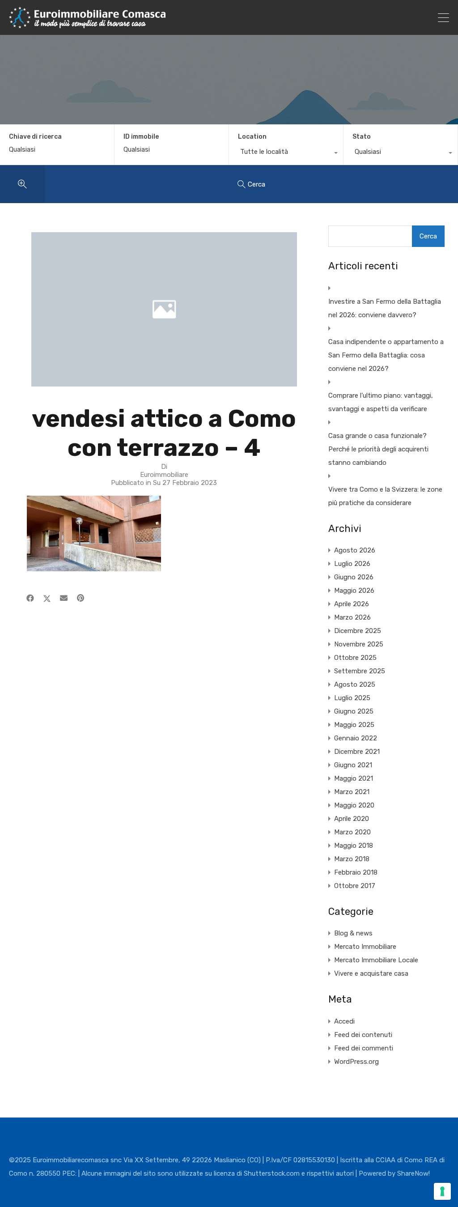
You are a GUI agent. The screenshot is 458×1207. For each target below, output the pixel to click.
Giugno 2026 (353, 577)
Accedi (344, 1021)
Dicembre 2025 (357, 631)
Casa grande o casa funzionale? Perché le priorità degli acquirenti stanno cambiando (378, 449)
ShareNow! (413, 1173)
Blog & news (353, 933)
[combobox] (286, 154)
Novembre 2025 (358, 644)
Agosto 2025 (354, 684)
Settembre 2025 (359, 671)
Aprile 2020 (351, 819)
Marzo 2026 (352, 617)
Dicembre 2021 (357, 752)
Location (252, 136)
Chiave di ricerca (35, 136)
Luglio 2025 (352, 698)
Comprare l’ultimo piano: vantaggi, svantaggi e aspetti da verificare (380, 402)
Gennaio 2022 (355, 738)
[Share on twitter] (47, 598)
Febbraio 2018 (355, 872)
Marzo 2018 (351, 859)
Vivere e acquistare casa (371, 973)
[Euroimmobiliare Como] (87, 24)
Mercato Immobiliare (365, 947)
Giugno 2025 (353, 711)
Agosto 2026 (354, 550)
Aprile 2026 (351, 604)
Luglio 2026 (352, 564)
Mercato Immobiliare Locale (376, 960)
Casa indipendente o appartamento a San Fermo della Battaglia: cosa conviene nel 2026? (386, 355)
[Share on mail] (64, 598)
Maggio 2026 (354, 590)
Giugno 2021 (353, 765)
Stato (361, 136)
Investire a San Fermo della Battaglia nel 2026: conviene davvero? (384, 308)
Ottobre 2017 (354, 886)
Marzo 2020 (352, 832)
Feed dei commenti (363, 1048)
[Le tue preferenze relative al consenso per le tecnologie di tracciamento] (442, 1191)
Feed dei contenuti (363, 1035)
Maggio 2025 (354, 725)
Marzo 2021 (351, 792)
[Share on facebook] (30, 598)
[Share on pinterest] (80, 598)
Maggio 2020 (354, 805)
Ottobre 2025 (355, 658)
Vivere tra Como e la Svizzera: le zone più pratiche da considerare (385, 496)
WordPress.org (356, 1062)
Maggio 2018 (353, 846)
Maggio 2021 (353, 778)
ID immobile (141, 136)
